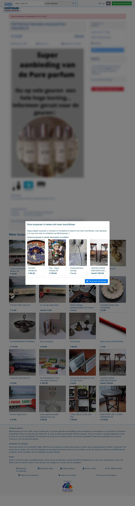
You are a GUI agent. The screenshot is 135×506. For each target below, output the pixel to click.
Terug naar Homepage (97, 281)
